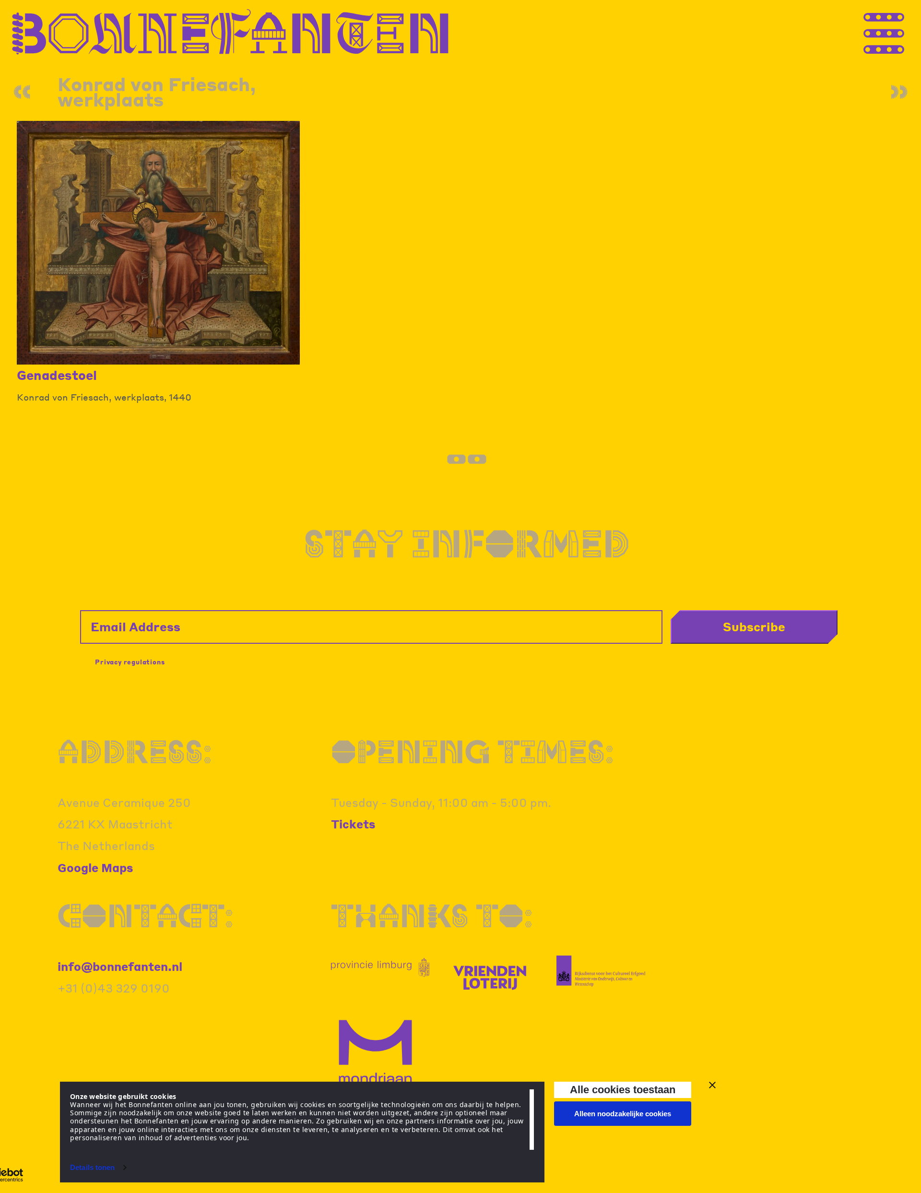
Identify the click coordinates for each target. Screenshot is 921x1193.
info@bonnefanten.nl (120, 966)
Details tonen (92, 1167)
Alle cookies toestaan (622, 1090)
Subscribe (754, 626)
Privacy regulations (130, 662)
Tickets (353, 823)
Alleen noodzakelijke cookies (622, 1114)
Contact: (146, 915)
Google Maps (95, 867)
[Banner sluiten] (712, 1085)
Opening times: (472, 751)
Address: (135, 751)
